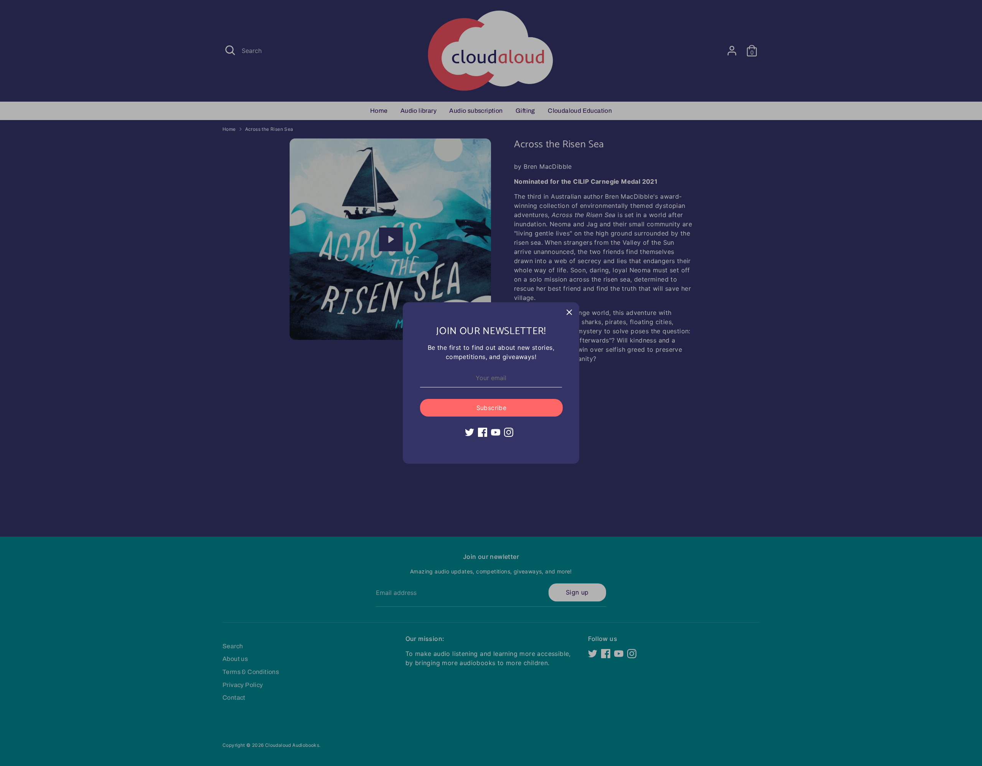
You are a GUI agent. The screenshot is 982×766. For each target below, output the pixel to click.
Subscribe (491, 408)
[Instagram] (508, 432)
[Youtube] (495, 432)
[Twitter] (469, 432)
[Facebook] (482, 432)
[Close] (569, 312)
